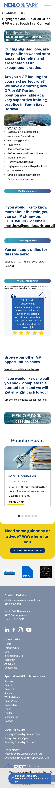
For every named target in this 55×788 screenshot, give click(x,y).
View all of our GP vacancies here (21, 369)
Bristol (8, 685)
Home (7, 644)
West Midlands (12, 697)
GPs (6, 652)
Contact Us (10, 667)
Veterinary (10, 660)
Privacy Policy (12, 749)
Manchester (11, 717)
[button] (19, 516)
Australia (9, 681)
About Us (9, 663)
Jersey (8, 693)
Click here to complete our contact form (25, 399)
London (8, 713)
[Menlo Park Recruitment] (21, 5)
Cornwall (9, 689)
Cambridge (10, 705)
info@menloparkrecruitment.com (22, 600)
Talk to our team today (27, 550)
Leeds (7, 709)
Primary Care (11, 648)
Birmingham (11, 701)
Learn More (15, 502)
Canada (8, 721)
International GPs (14, 656)
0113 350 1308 (12, 604)
